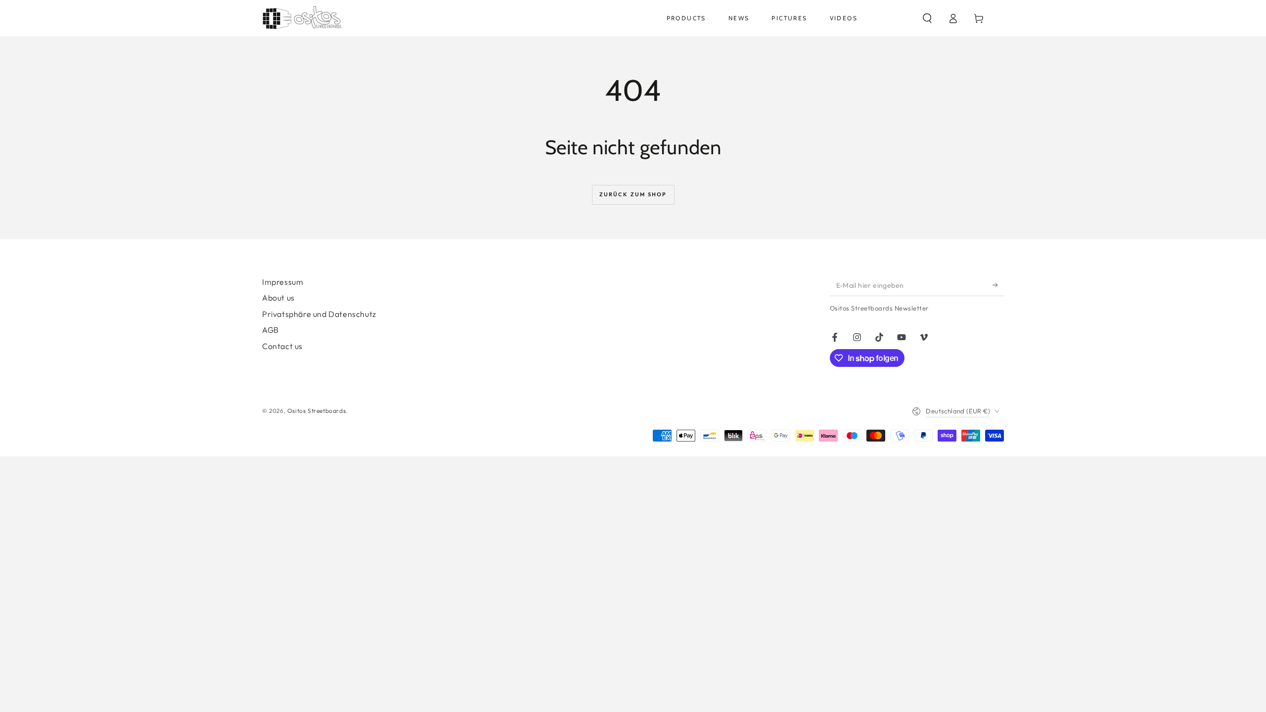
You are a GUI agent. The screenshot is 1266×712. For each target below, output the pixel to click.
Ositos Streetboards (316, 410)
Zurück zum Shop (633, 194)
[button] (927, 18)
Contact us (282, 346)
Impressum (282, 282)
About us (278, 298)
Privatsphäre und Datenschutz (319, 314)
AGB (270, 330)
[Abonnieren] (998, 285)
